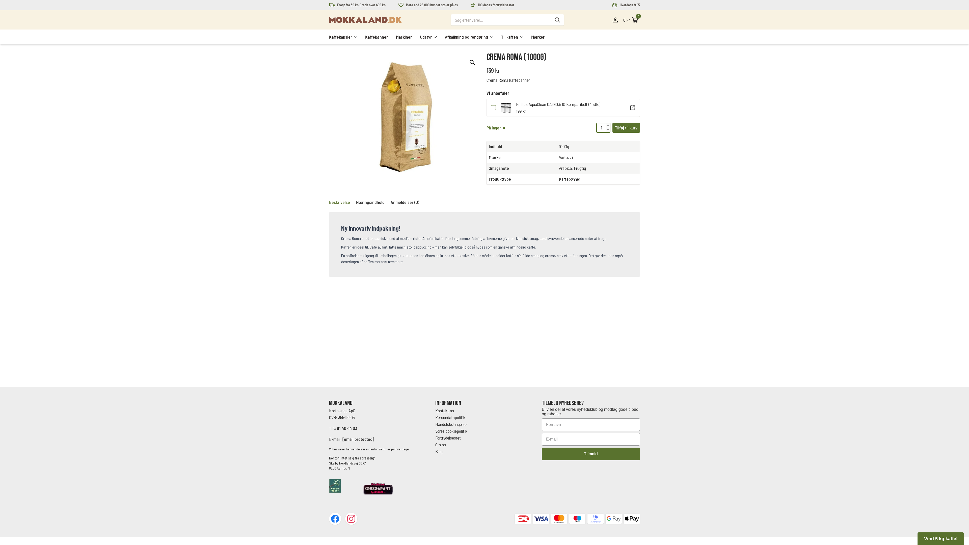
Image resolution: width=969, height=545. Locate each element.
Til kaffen (509, 37)
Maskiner (404, 37)
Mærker (538, 37)
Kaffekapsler (340, 37)
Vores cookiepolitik (451, 431)
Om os (440, 444)
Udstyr (426, 37)
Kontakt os (444, 410)
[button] (472, 63)
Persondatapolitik (450, 417)
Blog (439, 451)
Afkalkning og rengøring (466, 37)
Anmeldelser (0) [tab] (405, 202)
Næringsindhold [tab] (370, 202)
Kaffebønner (376, 37)
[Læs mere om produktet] (633, 108)
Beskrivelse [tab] (339, 202)
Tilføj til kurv (626, 127)
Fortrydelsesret (448, 438)
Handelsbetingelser (452, 424)
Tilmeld (591, 454)
